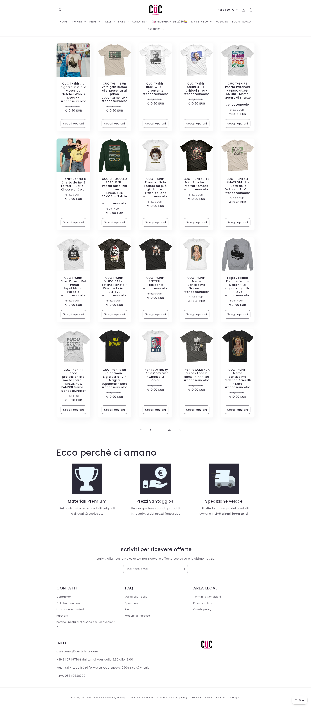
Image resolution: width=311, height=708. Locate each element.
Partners (62, 616)
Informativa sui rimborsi (142, 697)
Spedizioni (131, 603)
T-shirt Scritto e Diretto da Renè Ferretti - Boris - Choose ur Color (73, 184)
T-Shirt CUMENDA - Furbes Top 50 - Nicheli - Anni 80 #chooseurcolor (196, 375)
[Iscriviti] (184, 569)
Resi (127, 609)
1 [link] (131, 430)
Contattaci (64, 596)
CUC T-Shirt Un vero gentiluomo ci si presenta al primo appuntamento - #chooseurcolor (114, 92)
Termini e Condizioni (207, 596)
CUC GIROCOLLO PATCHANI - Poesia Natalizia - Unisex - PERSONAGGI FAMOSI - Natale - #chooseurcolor (114, 191)
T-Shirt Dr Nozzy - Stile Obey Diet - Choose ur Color (155, 375)
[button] (60, 10)
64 (170, 430)
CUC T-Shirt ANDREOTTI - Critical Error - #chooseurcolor (196, 89)
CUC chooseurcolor (92, 697)
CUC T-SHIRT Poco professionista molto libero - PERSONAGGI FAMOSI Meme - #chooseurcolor (73, 380)
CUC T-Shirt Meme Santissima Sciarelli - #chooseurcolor (196, 285)
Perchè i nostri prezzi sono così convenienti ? (86, 624)
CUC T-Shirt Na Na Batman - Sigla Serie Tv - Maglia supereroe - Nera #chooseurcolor (114, 378)
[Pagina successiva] (180, 430)
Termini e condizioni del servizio (209, 697)
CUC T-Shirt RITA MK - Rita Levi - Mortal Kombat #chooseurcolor (197, 184)
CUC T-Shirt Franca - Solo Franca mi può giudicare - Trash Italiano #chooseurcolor (155, 187)
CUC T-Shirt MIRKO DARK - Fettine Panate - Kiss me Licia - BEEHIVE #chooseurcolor (114, 286)
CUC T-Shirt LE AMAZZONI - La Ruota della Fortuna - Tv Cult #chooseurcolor (237, 186)
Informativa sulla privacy (173, 697)
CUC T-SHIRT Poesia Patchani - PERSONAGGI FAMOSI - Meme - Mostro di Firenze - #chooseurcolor (237, 94)
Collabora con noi (68, 603)
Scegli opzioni (73, 123)
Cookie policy (202, 609)
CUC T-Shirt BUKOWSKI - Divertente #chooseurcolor (155, 89)
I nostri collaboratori (70, 609)
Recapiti (235, 697)
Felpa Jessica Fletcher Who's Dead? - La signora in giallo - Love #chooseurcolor (237, 286)
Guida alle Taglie (136, 596)
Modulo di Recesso (137, 616)
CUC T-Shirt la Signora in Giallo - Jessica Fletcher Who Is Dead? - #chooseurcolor (73, 92)
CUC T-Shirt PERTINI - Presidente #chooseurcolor (155, 283)
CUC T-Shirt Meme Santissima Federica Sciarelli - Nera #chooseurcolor (237, 378)
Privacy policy (202, 603)
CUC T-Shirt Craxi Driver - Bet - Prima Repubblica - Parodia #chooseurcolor (73, 286)
